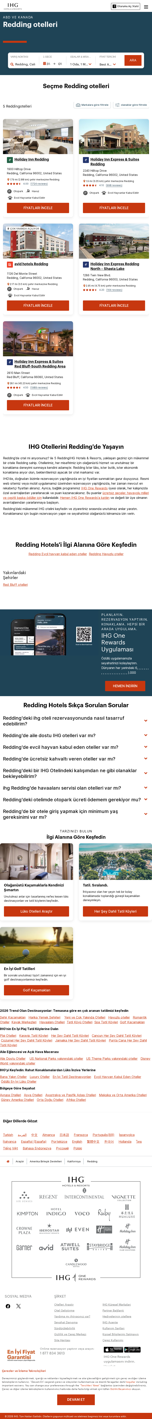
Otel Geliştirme (64, 1310)
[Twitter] (18, 1306)
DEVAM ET (76, 1399)
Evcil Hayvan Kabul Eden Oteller (117, 1077)
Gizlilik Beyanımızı (120, 1388)
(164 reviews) (114, 289)
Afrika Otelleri (76, 1100)
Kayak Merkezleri (23, 1022)
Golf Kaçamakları (132, 1022)
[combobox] (25, 64)
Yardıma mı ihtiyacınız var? (72, 1316)
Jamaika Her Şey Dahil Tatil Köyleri (80, 1040)
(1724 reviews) (39, 183)
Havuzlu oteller (119, 1017)
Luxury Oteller (40, 1077)
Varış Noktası (19, 56)
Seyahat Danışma (66, 1322)
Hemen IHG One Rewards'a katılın (84, 498)
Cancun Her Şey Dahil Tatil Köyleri (117, 1036)
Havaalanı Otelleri (52, 1022)
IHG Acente (110, 1322)
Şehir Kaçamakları (13, 1017)
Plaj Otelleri (8, 1036)
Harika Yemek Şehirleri (44, 1017)
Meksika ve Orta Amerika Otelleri (123, 1095)
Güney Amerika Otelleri (17, 1100)
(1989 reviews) (39, 387)
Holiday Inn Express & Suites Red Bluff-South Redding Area (40, 364)
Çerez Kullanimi (113, 1340)
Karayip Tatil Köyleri (33, 1036)
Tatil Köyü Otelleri (79, 1022)
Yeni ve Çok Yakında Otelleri (84, 1017)
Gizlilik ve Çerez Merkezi (70, 1334)
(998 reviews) (114, 185)
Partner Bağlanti (113, 1310)
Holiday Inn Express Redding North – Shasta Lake (114, 266)
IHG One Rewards (94, 488)
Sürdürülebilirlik (64, 1328)
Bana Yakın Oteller (13, 1077)
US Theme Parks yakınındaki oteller (112, 1059)
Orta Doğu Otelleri (50, 1100)
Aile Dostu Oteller (13, 1059)
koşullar (130, 1381)
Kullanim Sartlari (113, 1328)
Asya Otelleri (33, 1095)
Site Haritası (62, 1340)
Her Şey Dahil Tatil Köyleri (70, 1036)
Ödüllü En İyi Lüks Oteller (18, 1082)
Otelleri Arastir (64, 1304)
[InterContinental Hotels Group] (13, 6)
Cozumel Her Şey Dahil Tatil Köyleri (26, 1040)
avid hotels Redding (31, 264)
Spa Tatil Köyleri (106, 1022)
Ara (133, 60)
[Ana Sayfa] (8, 1161)
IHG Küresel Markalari (117, 1304)
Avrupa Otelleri (10, 1095)
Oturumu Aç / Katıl (128, 6)
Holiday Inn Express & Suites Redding (114, 162)
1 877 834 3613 (52, 1352)
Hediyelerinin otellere (117, 1316)
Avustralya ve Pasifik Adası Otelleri (70, 1095)
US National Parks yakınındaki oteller (56, 1059)
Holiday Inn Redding (31, 159)
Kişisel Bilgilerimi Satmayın (121, 1334)
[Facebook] (9, 1306)
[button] (146, 6)
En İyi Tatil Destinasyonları (72, 1077)
